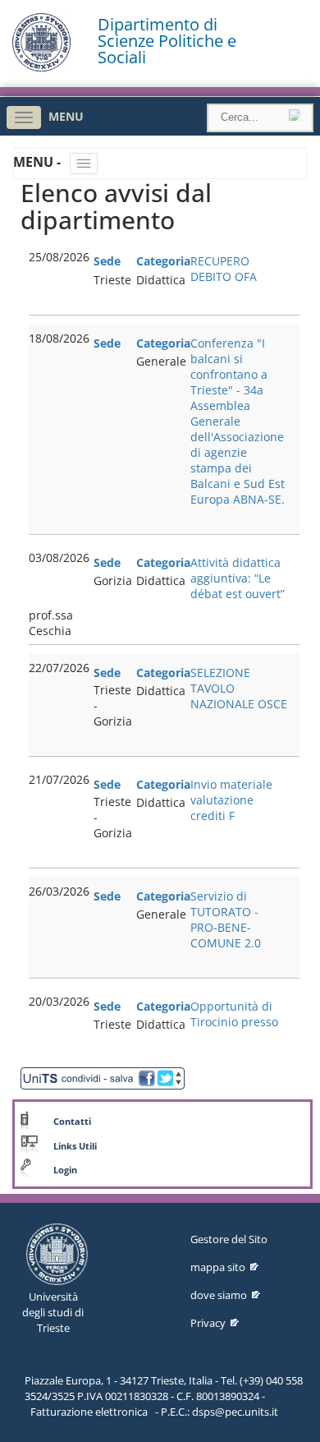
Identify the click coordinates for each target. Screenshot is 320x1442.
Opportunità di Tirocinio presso (234, 1014)
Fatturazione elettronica (89, 1411)
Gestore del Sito (228, 1239)
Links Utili (75, 1146)
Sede (107, 261)
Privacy (208, 1322)
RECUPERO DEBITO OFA (223, 268)
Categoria (163, 261)
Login (65, 1170)
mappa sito (217, 1267)
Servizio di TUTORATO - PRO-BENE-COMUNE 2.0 (225, 919)
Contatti (72, 1121)
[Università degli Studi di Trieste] (41, 68)
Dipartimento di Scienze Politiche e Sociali (167, 41)
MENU (66, 116)
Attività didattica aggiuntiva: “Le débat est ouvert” (237, 578)
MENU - (38, 162)
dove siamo (218, 1295)
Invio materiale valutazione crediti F (231, 799)
